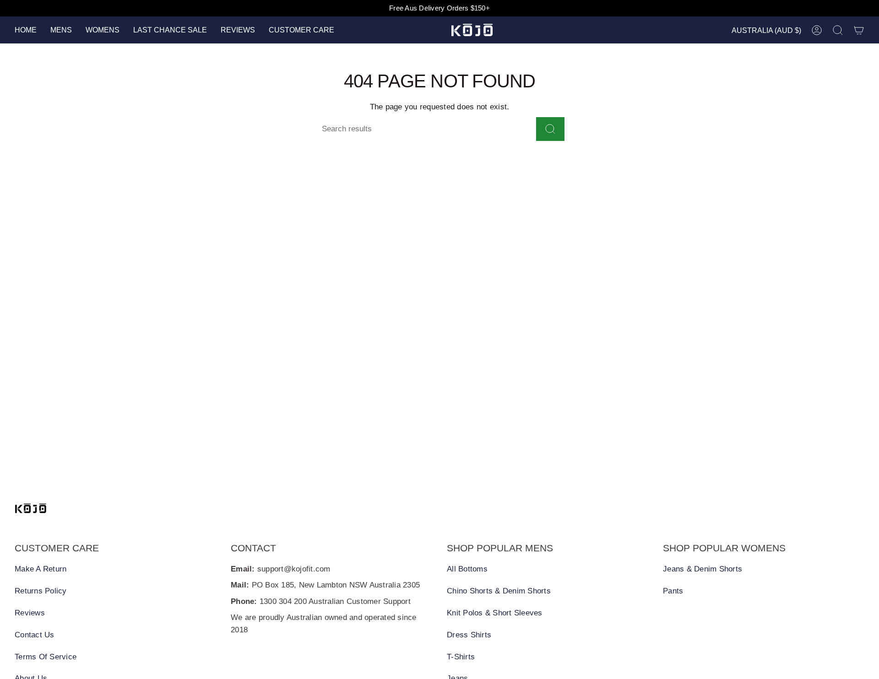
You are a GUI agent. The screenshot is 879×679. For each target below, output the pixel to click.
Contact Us (34, 634)
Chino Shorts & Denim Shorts (499, 591)
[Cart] (858, 30)
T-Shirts (461, 656)
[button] (61, 30)
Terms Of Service (45, 656)
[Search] (550, 129)
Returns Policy (41, 591)
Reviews (30, 613)
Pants (673, 591)
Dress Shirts (469, 634)
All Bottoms (467, 569)
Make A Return (40, 569)
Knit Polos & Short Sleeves (495, 613)
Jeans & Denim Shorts (702, 569)
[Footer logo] (31, 508)
